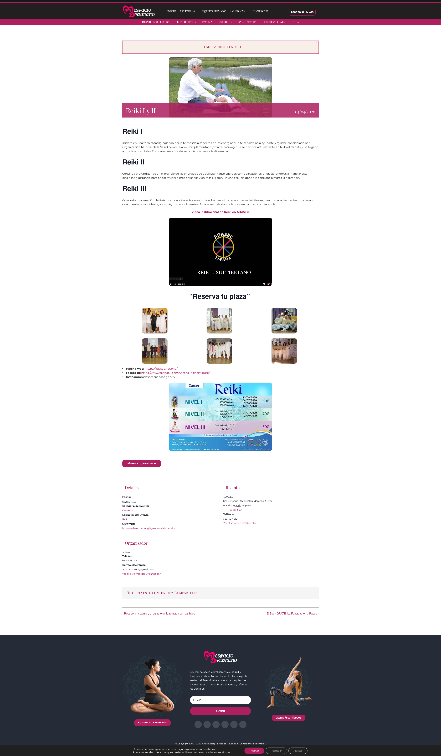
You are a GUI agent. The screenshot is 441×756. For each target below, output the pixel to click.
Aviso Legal (208, 743)
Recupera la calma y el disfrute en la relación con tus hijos (159, 613)
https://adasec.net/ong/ (161, 368)
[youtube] (428, 22)
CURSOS (127, 510)
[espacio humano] (138, 6)
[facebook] (403, 22)
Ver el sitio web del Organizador (141, 573)
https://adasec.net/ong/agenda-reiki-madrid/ (148, 528)
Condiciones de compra (252, 743)
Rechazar (276, 750)
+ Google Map (233, 509)
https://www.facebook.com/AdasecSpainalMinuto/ (175, 372)
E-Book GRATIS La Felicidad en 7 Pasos (292, 613)
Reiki (125, 519)
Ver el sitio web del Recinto (239, 523)
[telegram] (422, 22)
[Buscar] (273, 11)
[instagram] (415, 22)
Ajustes (298, 750)
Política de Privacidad (227, 743)
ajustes (226, 752)
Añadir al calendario (141, 463)
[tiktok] (434, 22)
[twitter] (409, 22)
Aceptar (254, 750)
